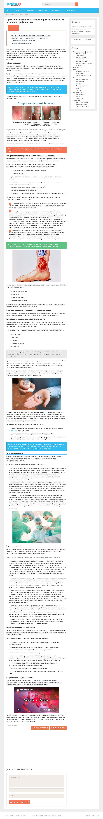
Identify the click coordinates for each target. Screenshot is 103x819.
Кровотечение (80, 81)
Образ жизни (80, 94)
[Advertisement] (36, 748)
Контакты (88, 815)
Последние (77, 39)
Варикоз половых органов (84, 63)
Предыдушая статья (40, 728)
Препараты (79, 73)
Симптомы (29, 10)
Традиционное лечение (83, 75)
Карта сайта (95, 815)
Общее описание (17, 33)
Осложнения (56, 10)
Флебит (78, 88)
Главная (6, 14)
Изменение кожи (81, 104)
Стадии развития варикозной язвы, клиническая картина (31, 35)
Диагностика (42, 10)
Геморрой (79, 65)
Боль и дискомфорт (82, 102)
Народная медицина (82, 71)
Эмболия (78, 90)
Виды (8, 10)
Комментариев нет (12, 725)
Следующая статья (57, 728)
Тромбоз (78, 84)
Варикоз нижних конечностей (81, 58)
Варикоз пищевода (82, 61)
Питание (79, 96)
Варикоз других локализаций (81, 54)
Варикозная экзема (82, 79)
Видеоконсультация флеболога (21, 43)
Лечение (18, 10)
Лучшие (88, 39)
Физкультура (80, 98)
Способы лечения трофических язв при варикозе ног (29, 38)
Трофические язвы (25, 14)
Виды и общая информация (82, 52)
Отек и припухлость (82, 106)
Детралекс (13, 431)
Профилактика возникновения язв (23, 40)
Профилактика (70, 10)
